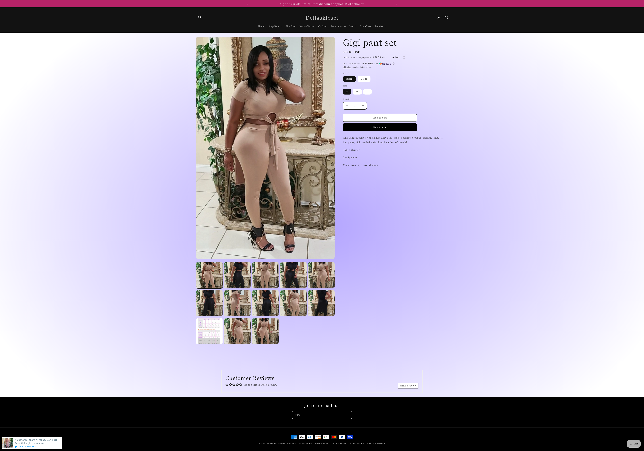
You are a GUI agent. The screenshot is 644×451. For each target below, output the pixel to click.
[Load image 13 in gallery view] (265, 331)
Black (349, 79)
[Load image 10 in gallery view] (321, 303)
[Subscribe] (348, 415)
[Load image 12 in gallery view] (237, 331)
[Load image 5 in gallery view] (321, 275)
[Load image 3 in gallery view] (265, 275)
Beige (364, 79)
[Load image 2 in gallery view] (237, 275)
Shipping (347, 67)
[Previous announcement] (247, 3)
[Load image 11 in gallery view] (209, 331)
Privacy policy (321, 443)
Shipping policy (357, 443)
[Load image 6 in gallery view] (209, 303)
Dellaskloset (271, 443)
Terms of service (339, 443)
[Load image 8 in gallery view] (265, 303)
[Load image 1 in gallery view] (209, 275)
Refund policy (305, 443)
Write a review (408, 385)
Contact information (376, 443)
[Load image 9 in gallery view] (293, 303)
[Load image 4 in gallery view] (293, 275)
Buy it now (380, 127)
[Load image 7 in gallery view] (237, 303)
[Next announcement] (396, 3)
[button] (200, 17)
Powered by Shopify (287, 443)
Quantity (347, 99)
